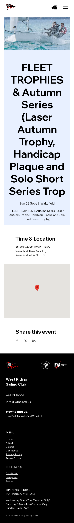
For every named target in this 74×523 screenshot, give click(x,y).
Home (9, 439)
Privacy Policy (14, 454)
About (9, 442)
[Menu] (65, 6)
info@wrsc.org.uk (18, 402)
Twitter (10, 481)
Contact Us (12, 450)
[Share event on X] (25, 341)
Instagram (11, 477)
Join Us (10, 446)
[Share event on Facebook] (17, 341)
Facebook (12, 473)
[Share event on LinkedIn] (34, 341)
